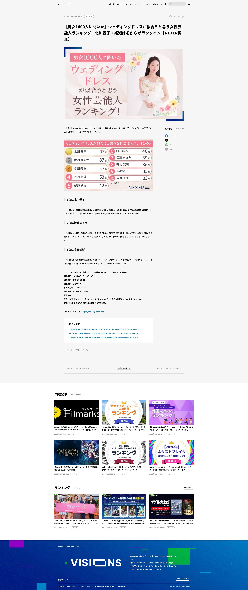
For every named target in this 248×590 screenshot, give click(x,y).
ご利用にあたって (71, 587)
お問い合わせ (121, 587)
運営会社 (61, 587)
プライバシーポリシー (86, 587)
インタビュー (129, 4)
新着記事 (111, 4)
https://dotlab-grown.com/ (93, 311)
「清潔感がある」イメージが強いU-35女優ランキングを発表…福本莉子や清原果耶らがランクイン (103, 337)
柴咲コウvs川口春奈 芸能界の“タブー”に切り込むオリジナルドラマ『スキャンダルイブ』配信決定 (103, 333)
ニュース (119, 4)
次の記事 (170, 368)
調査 (76, 349)
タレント (85, 349)
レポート (138, 4)
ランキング (146, 4)
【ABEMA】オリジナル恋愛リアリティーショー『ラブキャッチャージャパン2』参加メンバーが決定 (104, 329)
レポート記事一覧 (124, 368)
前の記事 (85, 368)
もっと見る (187, 487)
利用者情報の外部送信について (104, 587)
